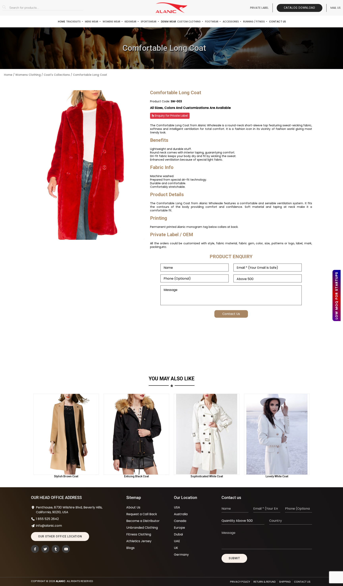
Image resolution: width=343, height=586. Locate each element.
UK (176, 548)
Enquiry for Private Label (171, 116)
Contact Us (277, 21)
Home (61, 21)
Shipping (285, 582)
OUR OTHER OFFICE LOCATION (60, 536)
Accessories (231, 21)
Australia (181, 514)
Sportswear (149, 21)
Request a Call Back (141, 514)
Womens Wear (112, 21)
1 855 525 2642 (47, 519)
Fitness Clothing (138, 534)
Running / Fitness (254, 21)
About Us (133, 507)
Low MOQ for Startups (336, 295)
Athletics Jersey (138, 541)
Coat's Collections (57, 75)
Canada (180, 521)
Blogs (130, 548)
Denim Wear (168, 21)
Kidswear (131, 21)
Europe (179, 527)
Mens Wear (92, 21)
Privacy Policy (240, 582)
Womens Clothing (28, 75)
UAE (177, 541)
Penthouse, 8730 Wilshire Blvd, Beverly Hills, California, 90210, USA (69, 509)
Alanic (61, 581)
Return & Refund (264, 582)
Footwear (212, 21)
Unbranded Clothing (142, 527)
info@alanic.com (49, 525)
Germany (181, 554)
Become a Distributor (143, 521)
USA (177, 507)
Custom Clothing (189, 21)
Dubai (178, 534)
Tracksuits (73, 21)
